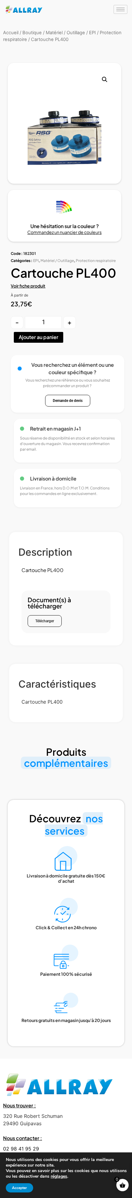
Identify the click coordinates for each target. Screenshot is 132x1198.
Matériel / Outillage (57, 260)
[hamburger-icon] (120, 9)
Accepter (19, 1187)
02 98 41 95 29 (21, 1149)
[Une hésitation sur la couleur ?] (64, 207)
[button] (104, 79)
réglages (59, 1176)
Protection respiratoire (96, 260)
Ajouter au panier (38, 337)
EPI (36, 260)
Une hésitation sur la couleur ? (64, 226)
